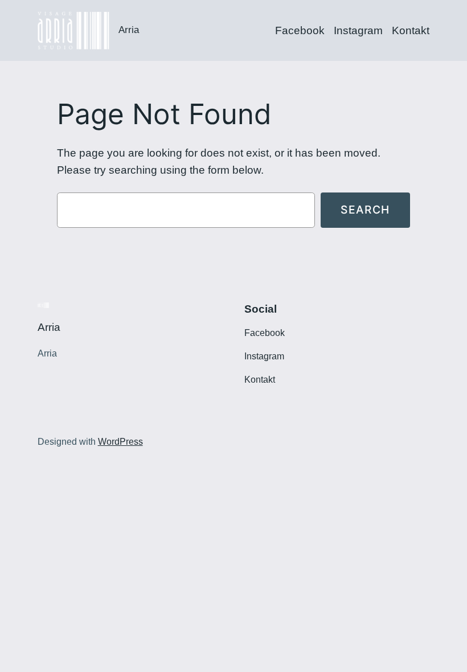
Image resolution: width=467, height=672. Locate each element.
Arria (128, 29)
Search (365, 209)
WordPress (120, 441)
